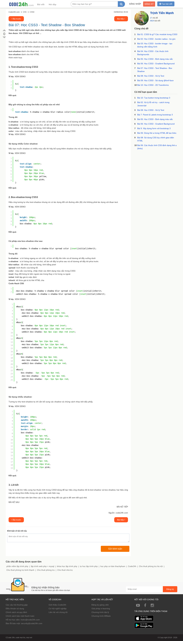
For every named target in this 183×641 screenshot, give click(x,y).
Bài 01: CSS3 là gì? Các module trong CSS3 (157, 34)
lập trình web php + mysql (42, 566)
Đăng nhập (135, 4)
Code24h (132, 566)
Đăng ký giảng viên (100, 605)
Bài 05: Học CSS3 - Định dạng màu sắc (155, 59)
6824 (152, 21)
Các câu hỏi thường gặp (17, 605)
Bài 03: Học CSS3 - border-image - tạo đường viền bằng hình (154, 45)
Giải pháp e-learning (101, 608)
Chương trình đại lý (100, 612)
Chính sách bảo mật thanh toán (20, 616)
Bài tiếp (120, 19)
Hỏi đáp (52, 4)
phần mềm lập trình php (17, 566)
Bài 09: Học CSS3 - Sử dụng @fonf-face (155, 80)
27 (151, 18)
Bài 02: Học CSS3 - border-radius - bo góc (156, 39)
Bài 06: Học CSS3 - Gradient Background (156, 63)
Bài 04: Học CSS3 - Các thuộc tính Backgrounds (152, 53)
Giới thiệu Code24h (57, 605)
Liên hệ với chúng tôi (58, 612)
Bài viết (40, 4)
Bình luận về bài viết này (17, 531)
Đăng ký (149, 4)
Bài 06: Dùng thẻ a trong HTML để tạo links (156, 133)
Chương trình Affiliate (101, 616)
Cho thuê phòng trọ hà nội (151, 566)
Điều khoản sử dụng (15, 608)
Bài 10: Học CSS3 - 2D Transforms (153, 85)
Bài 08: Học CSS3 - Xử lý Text (150, 76)
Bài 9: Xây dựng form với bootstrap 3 (154, 128)
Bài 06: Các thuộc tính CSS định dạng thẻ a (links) (157, 147)
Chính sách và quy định (16, 612)
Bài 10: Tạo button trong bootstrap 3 (153, 98)
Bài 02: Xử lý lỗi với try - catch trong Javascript (153, 104)
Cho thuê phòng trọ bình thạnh (20, 570)
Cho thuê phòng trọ (46, 570)
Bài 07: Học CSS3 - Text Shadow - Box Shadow (154, 69)
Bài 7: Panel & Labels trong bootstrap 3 (155, 115)
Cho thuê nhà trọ (65, 570)
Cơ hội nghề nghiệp (57, 608)
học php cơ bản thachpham (112, 566)
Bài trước (16, 19)
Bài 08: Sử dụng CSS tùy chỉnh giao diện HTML (155, 139)
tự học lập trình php (89, 566)
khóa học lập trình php (67, 566)
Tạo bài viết (166, 4)
